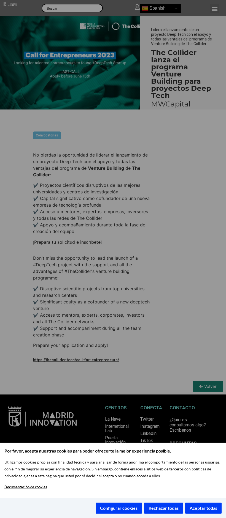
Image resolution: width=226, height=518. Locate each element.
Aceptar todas (203, 508)
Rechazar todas (164, 508)
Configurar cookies (119, 508)
